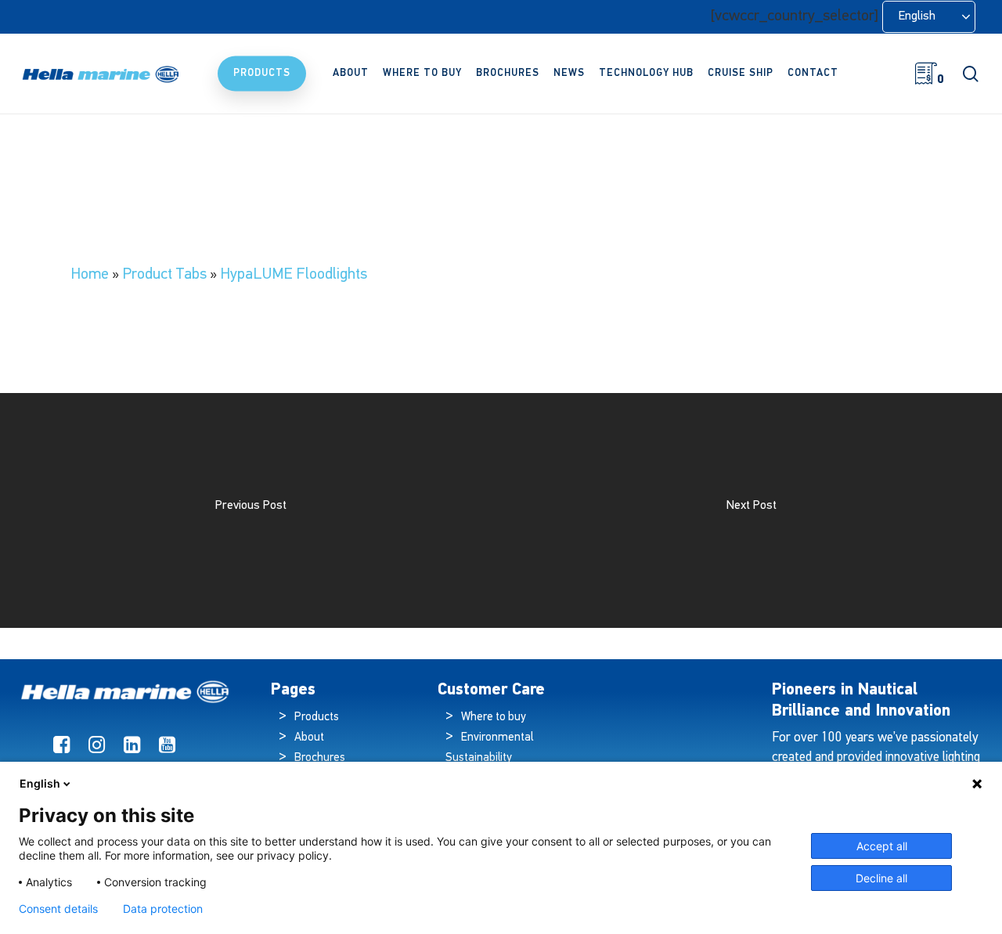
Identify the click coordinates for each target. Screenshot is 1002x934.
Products (316, 717)
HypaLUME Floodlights (293, 275)
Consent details (58, 909)
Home (89, 275)
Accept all (881, 846)
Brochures (319, 758)
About (309, 738)
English (40, 783)
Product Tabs (164, 275)
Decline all (881, 878)
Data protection (163, 909)
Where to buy (493, 717)
